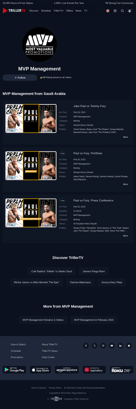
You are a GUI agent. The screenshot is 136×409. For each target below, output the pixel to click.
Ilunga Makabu (117, 129)
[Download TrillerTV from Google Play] (14, 369)
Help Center (48, 357)
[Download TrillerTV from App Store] (40, 369)
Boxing (76, 121)
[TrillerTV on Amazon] (67, 369)
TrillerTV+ (59, 10)
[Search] (122, 10)
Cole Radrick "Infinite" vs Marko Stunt (51, 271)
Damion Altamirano (80, 282)
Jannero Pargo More (94, 271)
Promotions (17, 357)
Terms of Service (38, 388)
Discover (33, 10)
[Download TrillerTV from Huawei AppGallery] (94, 369)
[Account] (129, 10)
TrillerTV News (50, 351)
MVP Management (81, 117)
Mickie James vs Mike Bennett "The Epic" (37, 282)
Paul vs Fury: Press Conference (93, 200)
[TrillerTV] (14, 11)
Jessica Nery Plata (111, 282)
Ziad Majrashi (79, 179)
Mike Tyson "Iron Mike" (115, 231)
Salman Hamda (107, 176)
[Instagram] (103, 346)
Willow (69, 10)
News (78, 10)
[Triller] (129, 346)
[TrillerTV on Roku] (121, 369)
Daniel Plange (121, 176)
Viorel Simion (79, 129)
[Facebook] (86, 346)
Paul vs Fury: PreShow (87, 153)
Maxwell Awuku (80, 132)
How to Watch (18, 344)
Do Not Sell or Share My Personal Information (84, 388)
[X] (95, 346)
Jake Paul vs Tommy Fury (89, 106)
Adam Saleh (79, 176)
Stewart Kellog (92, 176)
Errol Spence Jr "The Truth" (110, 228)
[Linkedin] (120, 346)
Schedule (46, 10)
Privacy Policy (55, 388)
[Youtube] (112, 346)
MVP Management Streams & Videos (43, 319)
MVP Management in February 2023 (93, 319)
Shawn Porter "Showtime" (85, 228)
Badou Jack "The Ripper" (98, 129)
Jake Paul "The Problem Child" (102, 132)
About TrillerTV (50, 344)
